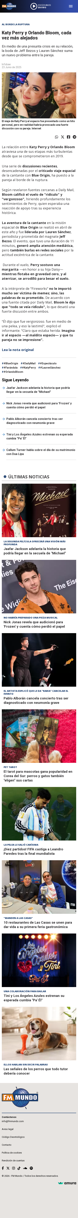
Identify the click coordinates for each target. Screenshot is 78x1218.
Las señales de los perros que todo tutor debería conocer (36, 1071)
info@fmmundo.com (13, 1121)
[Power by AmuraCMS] (67, 1183)
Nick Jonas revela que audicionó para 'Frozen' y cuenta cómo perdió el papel (39, 405)
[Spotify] (31, 1168)
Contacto (6, 1144)
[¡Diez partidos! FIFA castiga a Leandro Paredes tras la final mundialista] (39, 814)
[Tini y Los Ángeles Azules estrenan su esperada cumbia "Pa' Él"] (39, 960)
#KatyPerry (29, 367)
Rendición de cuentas (13, 1160)
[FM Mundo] (9, 6)
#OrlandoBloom (13, 371)
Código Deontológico (13, 1137)
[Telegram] (74, 137)
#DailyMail (29, 363)
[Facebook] (68, 137)
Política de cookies (12, 1152)
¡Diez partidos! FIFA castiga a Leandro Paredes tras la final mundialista (33, 851)
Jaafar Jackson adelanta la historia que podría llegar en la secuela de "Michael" (38, 390)
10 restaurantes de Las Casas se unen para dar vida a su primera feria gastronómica (38, 924)
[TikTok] (19, 1168)
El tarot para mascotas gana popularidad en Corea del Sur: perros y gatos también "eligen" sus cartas (38, 775)
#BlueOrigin (11, 363)
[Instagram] (13, 1168)
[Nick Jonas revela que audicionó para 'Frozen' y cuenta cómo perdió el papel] (39, 586)
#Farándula (11, 367)
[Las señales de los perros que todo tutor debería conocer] (39, 1033)
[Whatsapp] (56, 137)
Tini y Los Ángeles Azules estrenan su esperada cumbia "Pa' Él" (39, 436)
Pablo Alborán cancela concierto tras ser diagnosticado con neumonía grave (34, 421)
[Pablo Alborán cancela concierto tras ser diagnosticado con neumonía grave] (39, 660)
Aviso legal (7, 1129)
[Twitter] (62, 137)
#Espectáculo (48, 363)
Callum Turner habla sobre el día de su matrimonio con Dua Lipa (40, 452)
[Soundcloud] (25, 1168)
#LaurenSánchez (50, 367)
